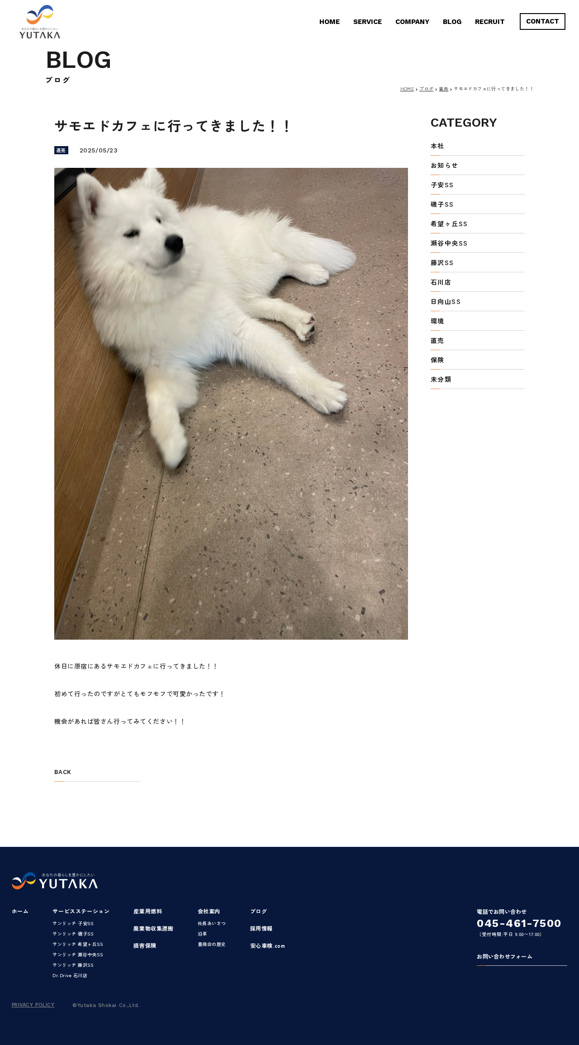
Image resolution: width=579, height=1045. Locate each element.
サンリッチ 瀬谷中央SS (77, 954)
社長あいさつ (212, 923)
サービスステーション (80, 911)
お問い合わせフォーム (504, 957)
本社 (438, 146)
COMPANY (412, 22)
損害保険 (144, 945)
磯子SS (442, 205)
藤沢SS (442, 263)
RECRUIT (490, 22)
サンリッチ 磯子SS (72, 933)
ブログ (426, 88)
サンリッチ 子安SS (72, 923)
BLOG (452, 22)
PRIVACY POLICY (33, 1004)
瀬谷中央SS (449, 243)
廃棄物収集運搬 (153, 928)
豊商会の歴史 (212, 943)
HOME (329, 22)
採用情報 (261, 928)
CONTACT (542, 21)
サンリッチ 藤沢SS (72, 964)
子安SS (442, 185)
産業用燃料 (147, 911)
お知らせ (445, 166)
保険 (438, 360)
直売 (443, 88)
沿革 (202, 933)
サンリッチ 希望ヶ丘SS (77, 943)
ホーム (20, 911)
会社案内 (209, 911)
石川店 (441, 282)
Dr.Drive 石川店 (69, 975)
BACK (62, 772)
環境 (438, 321)
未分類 (441, 380)
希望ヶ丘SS (449, 224)
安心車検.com (267, 945)
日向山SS (446, 302)
